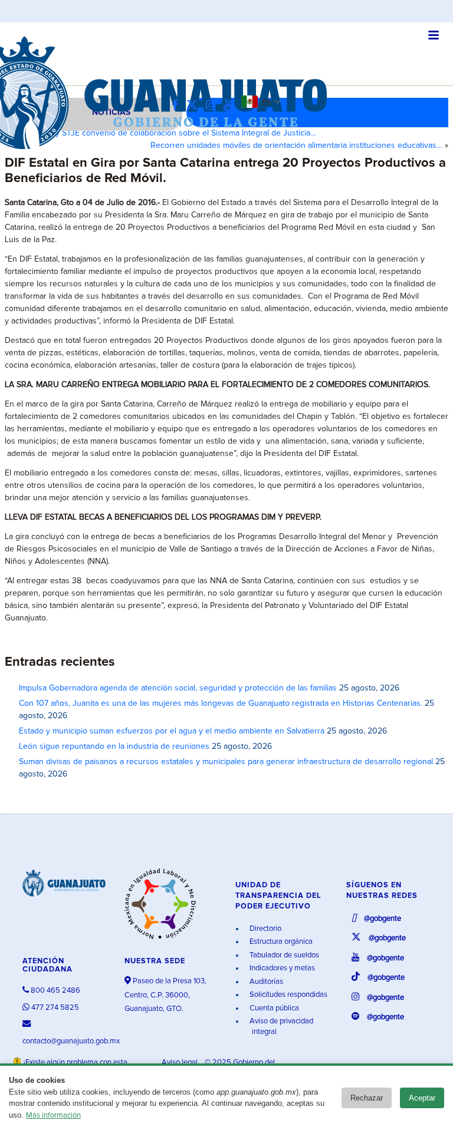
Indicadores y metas (281, 968)
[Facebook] (178, 105)
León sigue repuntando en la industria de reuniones (114, 746)
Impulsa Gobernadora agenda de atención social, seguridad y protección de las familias (178, 688)
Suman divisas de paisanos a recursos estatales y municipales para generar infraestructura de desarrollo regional (226, 762)
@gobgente (381, 919)
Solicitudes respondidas (287, 995)
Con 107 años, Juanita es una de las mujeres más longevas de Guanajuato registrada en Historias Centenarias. (220, 703)
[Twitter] (194, 105)
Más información (53, 1115)
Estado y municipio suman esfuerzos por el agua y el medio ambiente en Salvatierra (171, 731)
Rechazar (366, 1097)
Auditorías (265, 982)
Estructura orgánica (280, 942)
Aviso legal (180, 1062)
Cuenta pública (273, 1008)
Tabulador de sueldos (283, 955)
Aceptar (422, 1097)
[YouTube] (231, 105)
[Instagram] (213, 105)
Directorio (264, 929)
